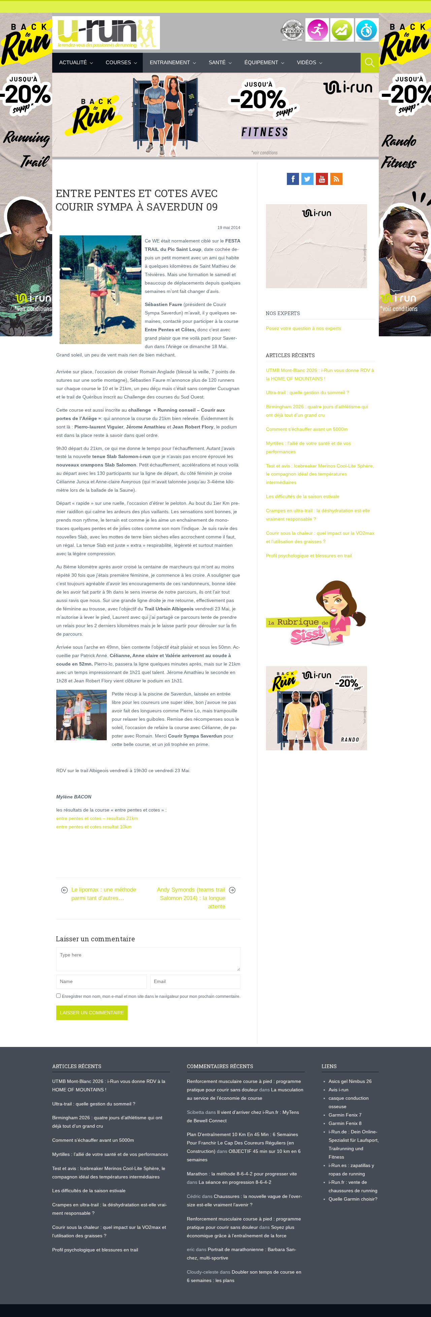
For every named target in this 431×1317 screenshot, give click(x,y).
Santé (217, 62)
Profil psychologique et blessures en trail (309, 555)
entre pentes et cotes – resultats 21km (97, 818)
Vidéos (306, 62)
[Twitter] (307, 179)
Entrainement (170, 62)
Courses (118, 62)
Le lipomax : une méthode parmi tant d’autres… (103, 894)
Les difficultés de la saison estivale (302, 496)
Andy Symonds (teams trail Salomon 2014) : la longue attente (191, 898)
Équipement (261, 62)
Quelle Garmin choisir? (353, 1199)
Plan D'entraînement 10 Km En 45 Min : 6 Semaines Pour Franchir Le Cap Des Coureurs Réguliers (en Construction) (242, 1143)
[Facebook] (293, 179)
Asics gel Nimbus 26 (350, 1081)
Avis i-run (339, 1089)
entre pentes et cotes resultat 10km (94, 826)
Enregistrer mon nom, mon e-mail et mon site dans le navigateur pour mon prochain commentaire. (151, 996)
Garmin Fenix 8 (345, 1123)
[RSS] (336, 179)
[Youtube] (322, 179)
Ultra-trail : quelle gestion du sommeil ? (307, 392)
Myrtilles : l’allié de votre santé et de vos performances (110, 1154)
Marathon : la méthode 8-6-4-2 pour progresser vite (242, 1173)
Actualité (73, 62)
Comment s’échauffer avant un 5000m (307, 429)
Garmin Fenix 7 (345, 1115)
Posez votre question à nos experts (303, 328)
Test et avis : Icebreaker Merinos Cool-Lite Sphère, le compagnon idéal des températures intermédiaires (320, 474)
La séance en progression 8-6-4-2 (235, 1182)
